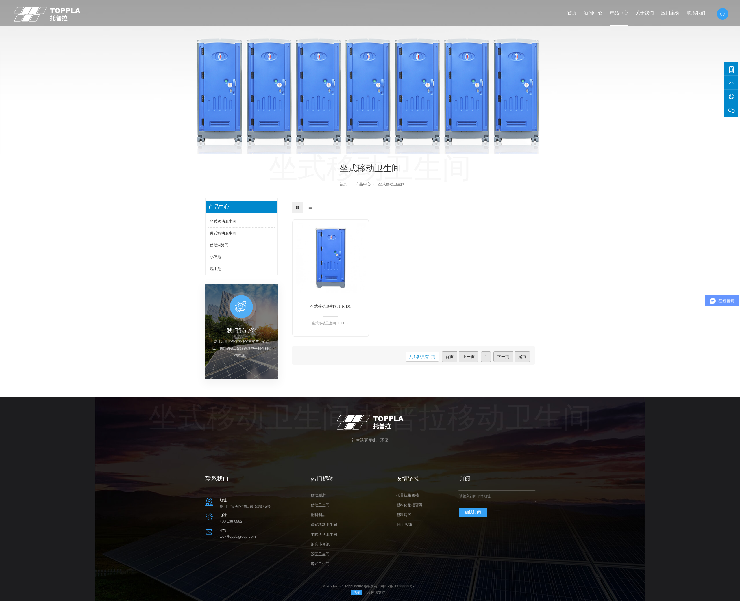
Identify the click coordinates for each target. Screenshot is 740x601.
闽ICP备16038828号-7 (398, 586)
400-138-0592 (231, 521)
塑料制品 (318, 515)
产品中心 (363, 184)
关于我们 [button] (644, 12)
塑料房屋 (403, 515)
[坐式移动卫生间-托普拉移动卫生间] (47, 13)
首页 (572, 12)
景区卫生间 (320, 554)
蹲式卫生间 (320, 564)
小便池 (215, 257)
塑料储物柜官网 (409, 505)
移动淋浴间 (219, 245)
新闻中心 (593, 12)
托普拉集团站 (407, 495)
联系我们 (696, 12)
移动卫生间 (320, 505)
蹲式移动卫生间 (223, 233)
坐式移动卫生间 (223, 221)
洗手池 (215, 269)
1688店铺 (404, 524)
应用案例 (670, 12)
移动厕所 (318, 495)
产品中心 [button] (619, 12)
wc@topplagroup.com (238, 536)
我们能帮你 (241, 330)
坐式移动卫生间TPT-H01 (330, 306)
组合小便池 (320, 544)
